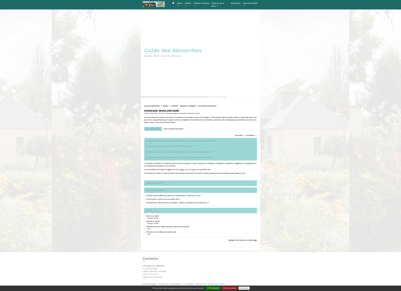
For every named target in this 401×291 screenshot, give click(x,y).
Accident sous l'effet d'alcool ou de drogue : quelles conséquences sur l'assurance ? (178, 203)
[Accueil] (156, 5)
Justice (165, 106)
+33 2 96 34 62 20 (150, 274)
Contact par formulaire (152, 277)
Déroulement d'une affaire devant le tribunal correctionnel (168, 227)
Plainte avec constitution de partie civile (161, 232)
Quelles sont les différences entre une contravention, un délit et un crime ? (174, 195)
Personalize (244, 288)
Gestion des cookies (216, 284)
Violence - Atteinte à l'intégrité (183, 106)
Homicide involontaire (207, 106)
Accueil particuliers (152, 106)
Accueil (148, 56)
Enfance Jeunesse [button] (201, 3)
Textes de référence (153, 183)
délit (169, 169)
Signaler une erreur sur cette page (242, 240)
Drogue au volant (153, 221)
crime (182, 169)
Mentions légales (150, 284)
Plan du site (201, 284)
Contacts (150, 259)
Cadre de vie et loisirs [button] (217, 4)
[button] (173, 3)
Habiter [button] (188, 3)
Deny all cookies (230, 288)
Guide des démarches (171, 56)
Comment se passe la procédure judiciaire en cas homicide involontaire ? (179, 152)
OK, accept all (213, 288)
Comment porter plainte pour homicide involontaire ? (169, 146)
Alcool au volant (153, 216)
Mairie (156, 56)
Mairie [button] (179, 3)
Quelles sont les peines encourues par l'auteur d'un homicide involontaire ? (180, 157)
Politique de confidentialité (170, 284)
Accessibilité (188, 284)
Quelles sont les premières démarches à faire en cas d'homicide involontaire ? (181, 141)
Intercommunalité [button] (250, 3)
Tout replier (240, 135)
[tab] (153, 129)
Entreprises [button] (235, 3)
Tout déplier (251, 135)
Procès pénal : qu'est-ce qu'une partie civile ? (163, 199)
